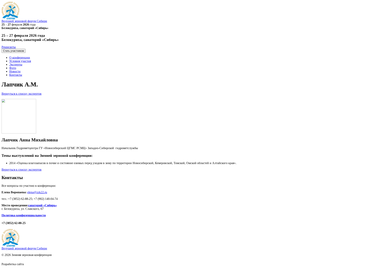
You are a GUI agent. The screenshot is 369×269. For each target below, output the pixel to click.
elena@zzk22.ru (37, 192)
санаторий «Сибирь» (42, 205)
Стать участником (13, 50)
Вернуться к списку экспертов (22, 93)
